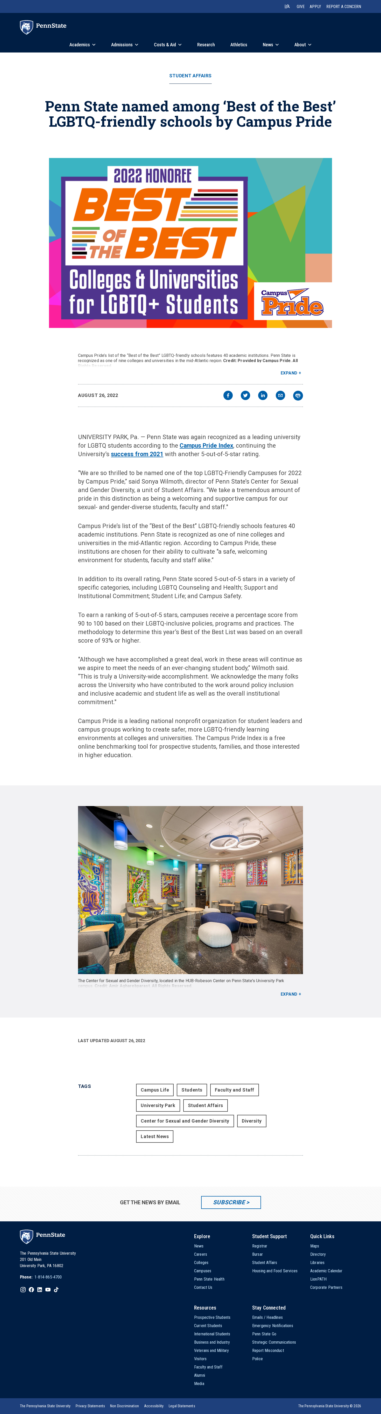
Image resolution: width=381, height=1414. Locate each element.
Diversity (252, 1121)
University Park (158, 1105)
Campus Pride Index (206, 445)
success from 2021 (137, 454)
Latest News (155, 1136)
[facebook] (228, 396)
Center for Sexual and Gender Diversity (185, 1121)
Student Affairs (190, 75)
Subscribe (229, 1202)
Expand (289, 373)
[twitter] (245, 396)
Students (191, 1090)
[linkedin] (262, 396)
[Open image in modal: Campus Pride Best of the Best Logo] (190, 243)
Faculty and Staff (234, 1090)
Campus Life (155, 1090)
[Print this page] (298, 396)
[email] (280, 396)
